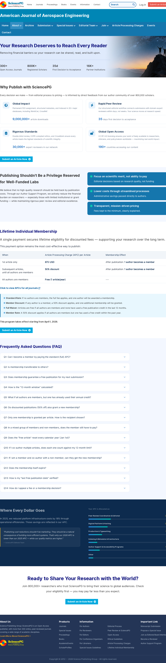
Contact (97, 4)
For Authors (84, 626)
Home (29, 4)
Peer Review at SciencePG (119, 630)
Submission (44, 25)
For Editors (84, 635)
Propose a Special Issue (151, 630)
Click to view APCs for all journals (19, 288)
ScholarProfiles (65, 648)
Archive (29, 25)
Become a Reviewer (149, 639)
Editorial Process (115, 626)
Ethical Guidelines (115, 639)
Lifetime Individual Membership (121, 648)
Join (104, 25)
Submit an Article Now (15, 159)
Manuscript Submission (150, 626)
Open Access (113, 635)
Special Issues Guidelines (90, 648)
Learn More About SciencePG (14, 636)
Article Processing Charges (128, 25)
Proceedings (52, 4)
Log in (142, 4)
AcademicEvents (66, 643)
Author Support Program (151, 643)
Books (64, 4)
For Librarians (85, 643)
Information (85, 4)
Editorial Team (87, 25)
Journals (39, 4)
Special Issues (65, 25)
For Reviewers (85, 630)
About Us (5, 621)
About (16, 25)
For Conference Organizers (91, 639)
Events (73, 4)
